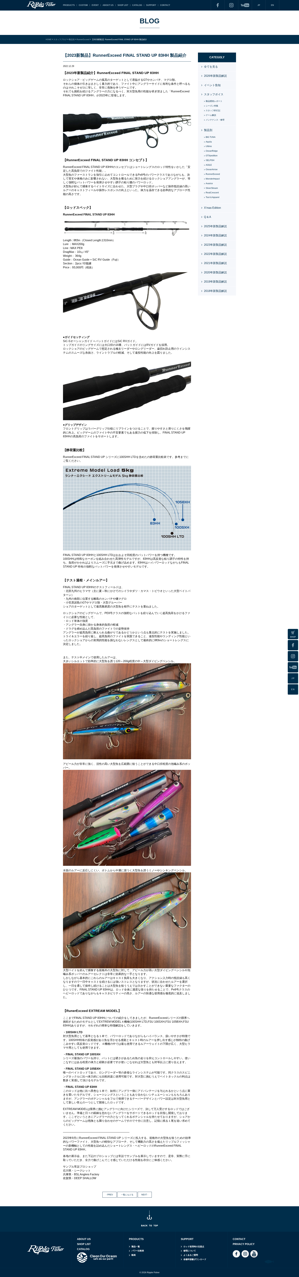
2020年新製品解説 (215, 272)
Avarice (209, 183)
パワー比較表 (138, 1251)
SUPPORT (151, 5)
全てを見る (211, 66)
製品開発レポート (214, 101)
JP (258, 5)
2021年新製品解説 (215, 263)
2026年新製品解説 (215, 75)
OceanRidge (212, 151)
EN (272, 5)
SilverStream (212, 188)
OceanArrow (212, 169)
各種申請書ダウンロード (194, 1259)
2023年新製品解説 (215, 244)
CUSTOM (83, 5)
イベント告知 (212, 85)
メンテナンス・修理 (215, 120)
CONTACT (165, 5)
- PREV (109, 1194)
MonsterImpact (213, 179)
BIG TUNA (210, 137)
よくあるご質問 (190, 1255)
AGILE (209, 165)
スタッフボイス (213, 94)
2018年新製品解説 (215, 290)
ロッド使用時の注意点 (193, 1246)
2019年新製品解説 (215, 281)
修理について (189, 1251)
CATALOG (137, 5)
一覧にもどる (127, 1194)
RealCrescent (212, 192)
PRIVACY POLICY (244, 1244)
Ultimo (209, 146)
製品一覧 (136, 1246)
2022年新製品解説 (215, 253)
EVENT (95, 5)
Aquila (209, 142)
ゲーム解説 (211, 115)
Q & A (207, 216)
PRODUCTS (69, 5)
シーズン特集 (212, 106)
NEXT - (144, 1194)
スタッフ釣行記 (213, 110)
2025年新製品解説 (215, 226)
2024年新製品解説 (215, 235)
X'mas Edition (212, 207)
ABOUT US (108, 5)
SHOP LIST (122, 5)
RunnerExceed (213, 174)
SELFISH (210, 160)
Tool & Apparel (212, 197)
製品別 (208, 130)
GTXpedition (212, 155)
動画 (134, 1255)
